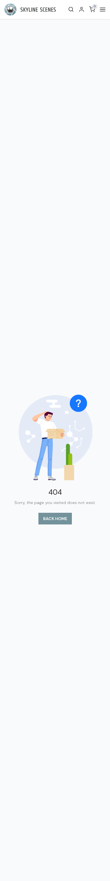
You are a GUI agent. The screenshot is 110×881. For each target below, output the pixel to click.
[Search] (71, 9)
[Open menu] (101, 9)
